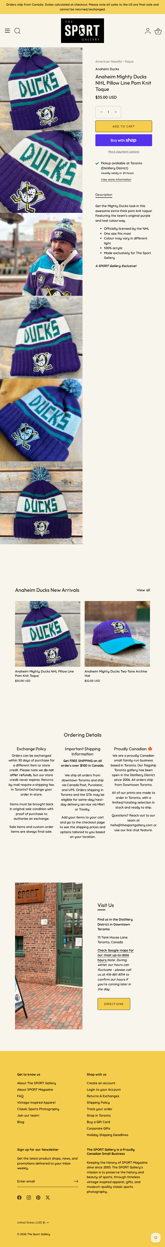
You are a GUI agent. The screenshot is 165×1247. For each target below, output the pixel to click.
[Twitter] (48, 1197)
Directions (114, 1004)
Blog (20, 1122)
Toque (129, 61)
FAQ (20, 1096)
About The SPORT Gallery (36, 1083)
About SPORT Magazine (35, 1089)
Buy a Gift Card (98, 1122)
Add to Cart (124, 126)
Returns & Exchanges (103, 1096)
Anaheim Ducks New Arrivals (47, 590)
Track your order (99, 1109)
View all (143, 590)
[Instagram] (29, 1197)
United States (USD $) (31, 1222)
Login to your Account (104, 1089)
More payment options (123, 151)
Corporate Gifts (98, 1128)
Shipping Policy (98, 1102)
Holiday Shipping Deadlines (107, 1135)
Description (103, 195)
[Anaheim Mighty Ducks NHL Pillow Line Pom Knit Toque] (47, 634)
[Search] (17, 31)
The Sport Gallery (38, 1234)
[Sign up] (76, 1181)
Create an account (101, 1083)
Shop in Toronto (99, 1115)
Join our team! (28, 1115)
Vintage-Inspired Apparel (36, 1102)
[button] (27, 639)
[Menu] (7, 30)
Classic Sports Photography (38, 1109)
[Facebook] (19, 1197)
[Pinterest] (38, 1197)
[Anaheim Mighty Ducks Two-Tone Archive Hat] (117, 634)
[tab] (106, 194)
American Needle (108, 61)
